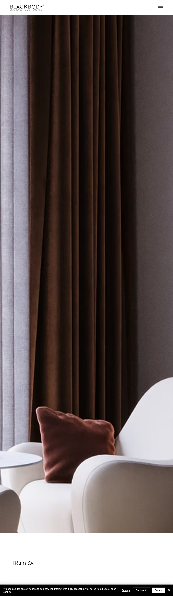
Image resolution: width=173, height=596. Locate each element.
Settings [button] (126, 590)
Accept (158, 590)
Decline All (141, 590)
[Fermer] (169, 590)
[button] (160, 7)
